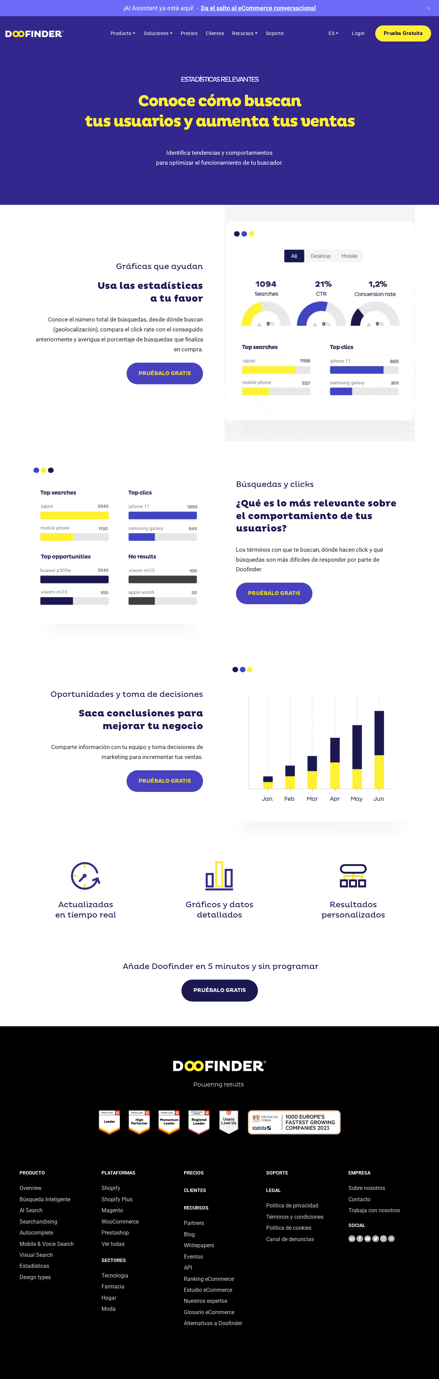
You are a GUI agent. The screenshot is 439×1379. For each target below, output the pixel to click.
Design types (35, 1277)
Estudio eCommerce (208, 1290)
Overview (30, 1188)
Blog (189, 1234)
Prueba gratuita (403, 33)
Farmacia (113, 1286)
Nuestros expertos (205, 1301)
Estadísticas (34, 1266)
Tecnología (115, 1275)
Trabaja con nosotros (374, 1210)
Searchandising (38, 1221)
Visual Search (36, 1255)
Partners (194, 1223)
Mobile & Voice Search (47, 1244)
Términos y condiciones (294, 1217)
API (188, 1267)
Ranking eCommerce (209, 1279)
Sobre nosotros (366, 1188)
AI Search (31, 1210)
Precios (194, 1173)
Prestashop (115, 1232)
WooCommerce (120, 1221)
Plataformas (118, 1173)
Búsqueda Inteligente (45, 1199)
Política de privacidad (292, 1205)
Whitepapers (199, 1245)
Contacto (359, 1199)
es (331, 33)
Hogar (109, 1298)
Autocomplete (36, 1232)
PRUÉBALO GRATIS (165, 373)
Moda (109, 1309)
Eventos (193, 1256)
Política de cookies (288, 1228)
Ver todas (113, 1244)
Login (358, 33)
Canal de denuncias (290, 1239)
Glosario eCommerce (209, 1312)
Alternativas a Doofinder (213, 1323)
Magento (112, 1210)
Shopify (111, 1188)
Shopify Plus (117, 1199)
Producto (32, 1173)
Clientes (195, 1190)
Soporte (277, 1173)
